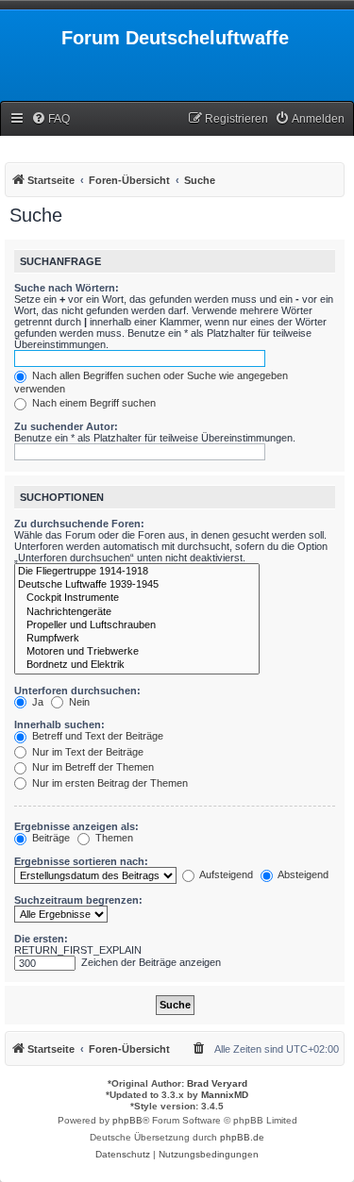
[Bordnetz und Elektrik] (137, 665)
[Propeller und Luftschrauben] (137, 625)
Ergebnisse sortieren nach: (81, 861)
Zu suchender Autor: (66, 426)
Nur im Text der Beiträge (86, 751)
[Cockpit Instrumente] (137, 598)
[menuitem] (50, 119)
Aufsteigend (225, 874)
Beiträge (49, 837)
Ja (36, 702)
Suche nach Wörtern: (66, 287)
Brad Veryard (217, 1083)
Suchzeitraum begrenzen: (78, 900)
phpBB (127, 1120)
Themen (113, 837)
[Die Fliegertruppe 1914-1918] (137, 571)
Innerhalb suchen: (59, 724)
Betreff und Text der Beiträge (96, 735)
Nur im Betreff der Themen (91, 767)
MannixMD (224, 1095)
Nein (78, 702)
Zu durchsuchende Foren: (79, 523)
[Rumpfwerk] (137, 638)
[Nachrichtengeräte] (137, 612)
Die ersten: (41, 938)
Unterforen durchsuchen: (77, 690)
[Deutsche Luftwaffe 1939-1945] (137, 584)
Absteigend (302, 874)
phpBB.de (242, 1137)
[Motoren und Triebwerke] (137, 651)
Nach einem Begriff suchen (92, 402)
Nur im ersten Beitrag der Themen (108, 783)
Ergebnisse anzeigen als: (76, 826)
